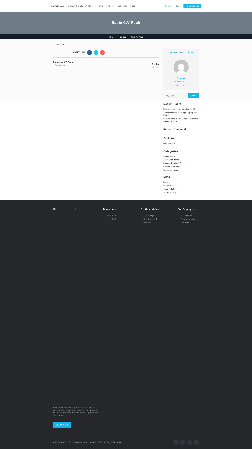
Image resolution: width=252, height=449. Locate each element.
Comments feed (170, 189)
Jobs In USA (111, 216)
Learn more (62, 425)
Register (168, 6)
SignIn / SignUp (149, 216)
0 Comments (61, 44)
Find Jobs (110, 6)
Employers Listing (188, 219)
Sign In (178, 6)
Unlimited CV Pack (63, 62)
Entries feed (168, 185)
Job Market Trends (171, 160)
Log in (165, 182)
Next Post (154, 67)
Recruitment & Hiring (171, 167)
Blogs (132, 6)
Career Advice (169, 156)
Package (122, 37)
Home (100, 6)
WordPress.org (169, 193)
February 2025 (169, 144)
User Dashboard (150, 219)
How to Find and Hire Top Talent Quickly (179, 109)
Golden (155, 64)
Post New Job (186, 216)
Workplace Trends (170, 170)
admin (182, 78)
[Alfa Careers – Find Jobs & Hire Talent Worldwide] (73, 5)
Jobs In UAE (111, 219)
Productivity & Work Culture (174, 163)
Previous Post (59, 65)
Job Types (122, 6)
